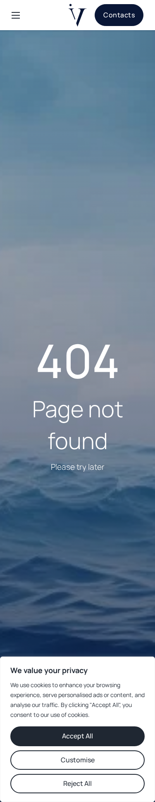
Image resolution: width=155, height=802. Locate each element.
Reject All (77, 783)
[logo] (77, 15)
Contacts (119, 14)
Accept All (77, 735)
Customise (78, 759)
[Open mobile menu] (16, 15)
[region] (77, 729)
